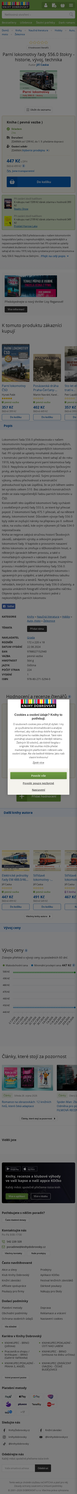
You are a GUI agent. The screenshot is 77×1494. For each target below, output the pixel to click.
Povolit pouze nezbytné (38, 783)
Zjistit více (38, 762)
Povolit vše (38, 775)
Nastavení (38, 789)
